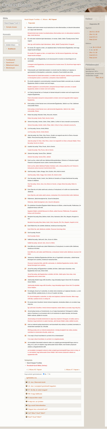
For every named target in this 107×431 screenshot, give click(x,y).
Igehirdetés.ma (31, 378)
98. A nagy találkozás (35, 394)
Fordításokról (10, 60)
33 (25, 335)
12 (25, 135)
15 (25, 160)
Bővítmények (10, 68)
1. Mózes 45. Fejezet (35, 369)
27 (25, 269)
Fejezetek (31, 23)
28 (25, 280)
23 (25, 232)
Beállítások (12, 49)
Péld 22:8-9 (93, 39)
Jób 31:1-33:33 (94, 32)
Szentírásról (10, 62)
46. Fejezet (53, 19)
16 (25, 171)
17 (25, 178)
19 (25, 198)
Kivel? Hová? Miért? (34, 417)
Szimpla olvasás (11, 27)
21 (25, 216)
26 (25, 257)
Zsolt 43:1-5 (93, 37)
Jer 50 (95, 50)
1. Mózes (44, 19)
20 (25, 205)
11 (25, 128)
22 (25, 226)
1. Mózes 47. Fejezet (71, 369)
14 (25, 153)
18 (25, 189)
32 (25, 324)
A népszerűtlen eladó (35, 397)
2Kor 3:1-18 (93, 34)
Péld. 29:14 (99, 77)
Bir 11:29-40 (97, 47)
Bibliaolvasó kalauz (12, 65)
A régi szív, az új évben (35, 401)
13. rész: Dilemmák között (36, 382)
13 (25, 146)
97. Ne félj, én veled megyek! (37, 390)
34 (25, 342)
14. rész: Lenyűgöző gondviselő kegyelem (42, 386)
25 (25, 246)
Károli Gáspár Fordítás (32, 19)
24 (25, 239)
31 (25, 311)
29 (25, 291)
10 (25, 121)
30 (25, 302)
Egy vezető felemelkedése (37, 405)
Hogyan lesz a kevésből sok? (37, 409)
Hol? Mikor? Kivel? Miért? (36, 413)
